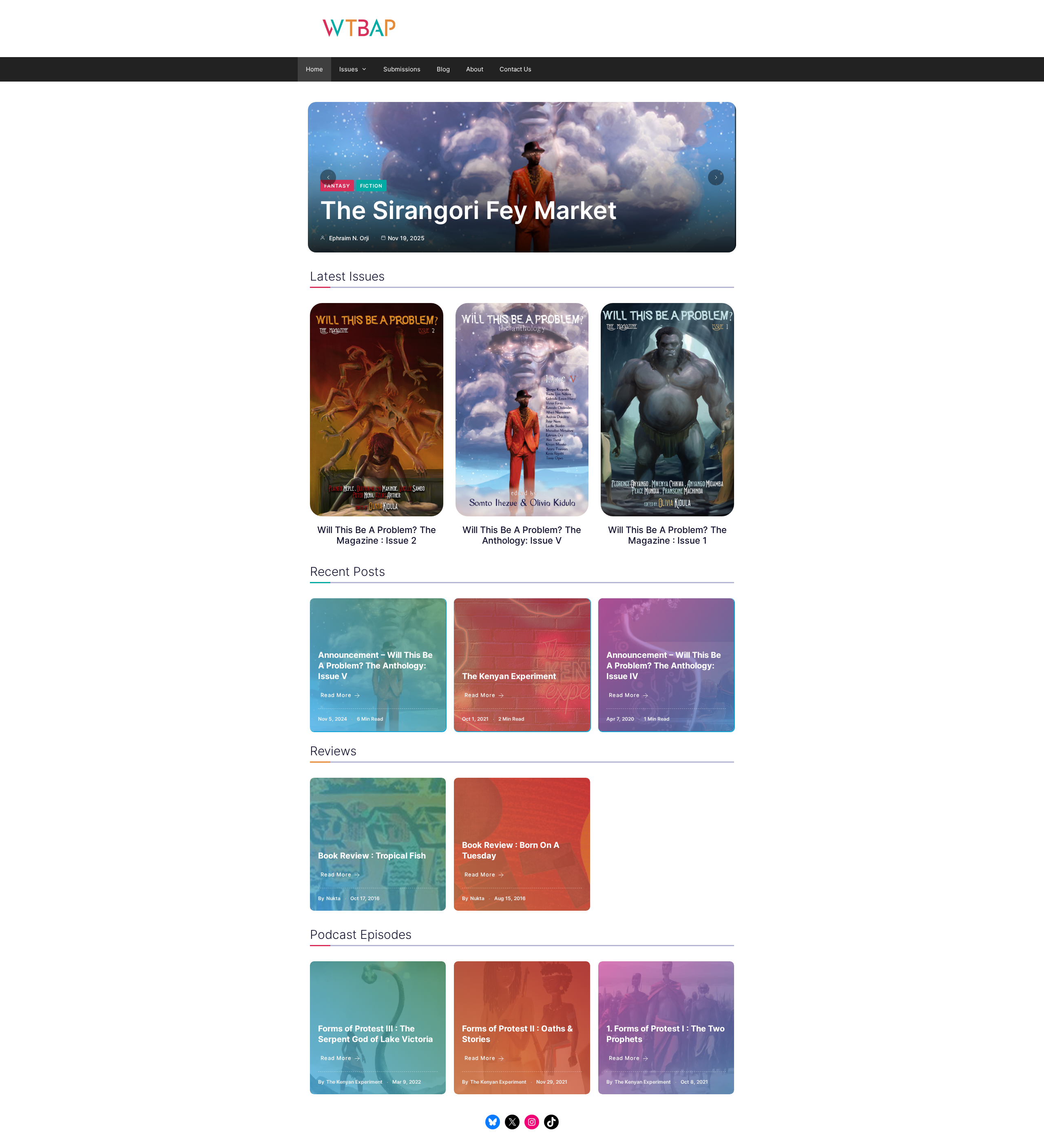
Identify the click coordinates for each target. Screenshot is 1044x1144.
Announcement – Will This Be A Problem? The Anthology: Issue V (375, 665)
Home (314, 69)
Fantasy (337, 186)
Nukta (333, 898)
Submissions (401, 69)
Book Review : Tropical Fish (372, 856)
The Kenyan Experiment (509, 676)
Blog (443, 69)
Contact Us (515, 69)
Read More (336, 695)
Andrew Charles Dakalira (362, 238)
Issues (348, 69)
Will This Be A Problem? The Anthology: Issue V (521, 535)
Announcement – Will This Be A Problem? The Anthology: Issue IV (663, 665)
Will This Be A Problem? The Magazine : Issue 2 (376, 535)
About (474, 69)
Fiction (371, 186)
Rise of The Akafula (436, 210)
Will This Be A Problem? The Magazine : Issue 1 (667, 535)
